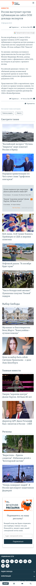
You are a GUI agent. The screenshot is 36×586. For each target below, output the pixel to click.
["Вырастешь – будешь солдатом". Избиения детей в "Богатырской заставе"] (18, 444)
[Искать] (31, 583)
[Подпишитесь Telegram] (21, 561)
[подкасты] (14, 583)
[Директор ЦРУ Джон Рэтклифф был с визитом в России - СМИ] (18, 410)
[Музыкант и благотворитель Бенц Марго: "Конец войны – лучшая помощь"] (18, 316)
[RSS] (29, 561)
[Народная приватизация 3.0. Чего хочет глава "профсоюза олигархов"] (18, 162)
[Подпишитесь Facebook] (7, 561)
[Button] (14, 27)
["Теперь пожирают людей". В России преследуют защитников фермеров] (18, 474)
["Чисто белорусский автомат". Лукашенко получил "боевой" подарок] (18, 279)
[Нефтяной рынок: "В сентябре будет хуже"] (18, 252)
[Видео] (22, 583)
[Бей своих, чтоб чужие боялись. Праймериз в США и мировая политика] (18, 223)
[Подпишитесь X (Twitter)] (12, 561)
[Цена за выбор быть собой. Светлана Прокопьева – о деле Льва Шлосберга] (18, 346)
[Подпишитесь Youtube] (16, 561)
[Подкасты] (3, 566)
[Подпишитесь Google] (3, 561)
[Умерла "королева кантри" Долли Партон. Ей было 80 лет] (18, 383)
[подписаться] (7, 566)
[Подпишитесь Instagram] (25, 561)
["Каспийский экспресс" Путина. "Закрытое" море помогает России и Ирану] (18, 133)
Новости (5, 8)
